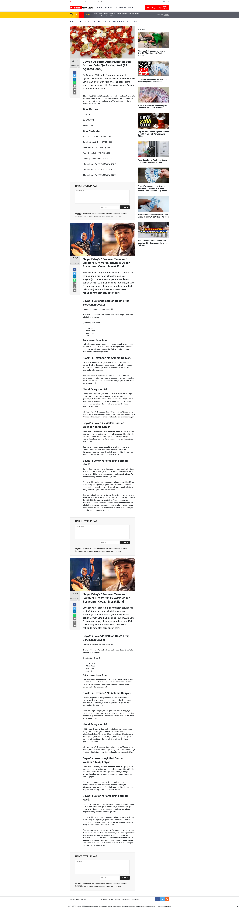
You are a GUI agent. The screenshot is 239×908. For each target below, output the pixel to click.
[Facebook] (74, 72)
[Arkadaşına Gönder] (74, 85)
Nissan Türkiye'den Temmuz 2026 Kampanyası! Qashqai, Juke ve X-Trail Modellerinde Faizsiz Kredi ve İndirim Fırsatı (117, 15)
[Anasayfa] (71, 2)
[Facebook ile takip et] (157, 899)
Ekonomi (108, 7)
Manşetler (76, 2)
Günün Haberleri (86, 2)
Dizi (115, 7)
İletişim (117, 899)
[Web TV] (164, 2)
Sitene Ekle (101, 2)
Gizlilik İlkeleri (126, 899)
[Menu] (148, 7)
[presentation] (76, 15)
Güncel (100, 7)
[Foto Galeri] (168, 2)
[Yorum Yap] (74, 92)
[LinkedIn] (74, 79)
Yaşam (130, 7)
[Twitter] (74, 75)
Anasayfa (104, 899)
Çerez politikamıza (161, 906)
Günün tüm (163, 15)
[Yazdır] (74, 89)
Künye (111, 899)
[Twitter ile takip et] (162, 899)
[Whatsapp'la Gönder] (74, 82)
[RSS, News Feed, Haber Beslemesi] (167, 899)
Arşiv (94, 2)
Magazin (122, 7)
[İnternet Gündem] (81, 7)
